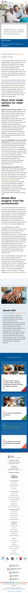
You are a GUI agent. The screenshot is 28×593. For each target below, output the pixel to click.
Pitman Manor (14, 486)
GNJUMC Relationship (14, 535)
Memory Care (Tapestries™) (14, 497)
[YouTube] (15, 477)
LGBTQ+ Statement (14, 531)
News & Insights (6, 40)
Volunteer (14, 552)
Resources (14, 524)
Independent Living (14, 495)
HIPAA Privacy (14, 533)
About (14, 538)
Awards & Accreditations (14, 546)
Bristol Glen (14, 482)
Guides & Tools (14, 526)
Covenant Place (14, 513)
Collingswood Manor (14, 484)
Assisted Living (14, 493)
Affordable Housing (14, 509)
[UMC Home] (7, 2)
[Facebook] (11, 477)
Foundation (14, 522)
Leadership (14, 542)
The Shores (14, 488)
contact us (9, 270)
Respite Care (14, 503)
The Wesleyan (14, 517)
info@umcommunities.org (14, 469)
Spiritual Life (14, 544)
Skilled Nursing (14, 501)
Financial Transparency (14, 553)
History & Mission (14, 540)
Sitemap (19, 591)
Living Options (14, 491)
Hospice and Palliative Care (14, 506)
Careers (14, 550)
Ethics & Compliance (14, 548)
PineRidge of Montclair (14, 519)
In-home (14, 149)
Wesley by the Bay (14, 515)
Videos (14, 527)
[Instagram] (13, 477)
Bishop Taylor (14, 511)
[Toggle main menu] (26, 2)
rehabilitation (15, 87)
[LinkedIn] (16, 477)
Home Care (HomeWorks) (14, 499)
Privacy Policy (10, 588)
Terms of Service (18, 588)
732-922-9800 (14, 468)
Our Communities (14, 480)
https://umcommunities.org (17, 272)
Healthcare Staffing (14, 472)
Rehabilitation (14, 504)
